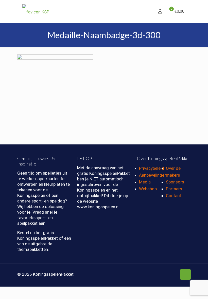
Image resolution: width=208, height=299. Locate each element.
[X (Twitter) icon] (152, 274)
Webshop (148, 188)
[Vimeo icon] (157, 274)
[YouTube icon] (162, 274)
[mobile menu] (142, 11)
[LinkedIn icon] (173, 274)
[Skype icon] (141, 274)
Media (145, 181)
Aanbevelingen (153, 175)
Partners (174, 188)
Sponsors (175, 181)
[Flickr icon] (168, 274)
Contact (173, 195)
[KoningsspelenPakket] (35, 11)
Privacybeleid (151, 168)
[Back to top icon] (185, 274)
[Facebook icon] (146, 274)
